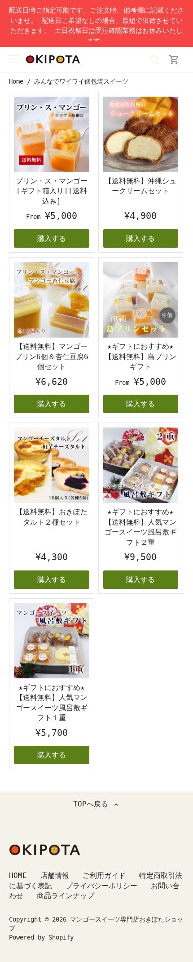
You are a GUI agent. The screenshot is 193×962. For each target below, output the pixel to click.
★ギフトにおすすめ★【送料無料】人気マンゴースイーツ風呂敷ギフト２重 (140, 527)
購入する (51, 238)
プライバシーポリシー (101, 886)
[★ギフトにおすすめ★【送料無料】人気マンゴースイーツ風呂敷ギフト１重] (51, 641)
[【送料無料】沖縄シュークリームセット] (141, 134)
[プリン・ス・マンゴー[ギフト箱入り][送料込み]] (51, 134)
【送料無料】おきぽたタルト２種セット (52, 517)
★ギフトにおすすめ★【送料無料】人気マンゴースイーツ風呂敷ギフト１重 (52, 702)
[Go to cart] (174, 59)
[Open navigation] (14, 58)
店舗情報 (54, 875)
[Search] (154, 59)
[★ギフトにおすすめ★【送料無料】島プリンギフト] (141, 300)
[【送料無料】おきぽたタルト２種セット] (51, 465)
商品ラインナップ (65, 895)
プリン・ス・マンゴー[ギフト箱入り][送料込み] (52, 191)
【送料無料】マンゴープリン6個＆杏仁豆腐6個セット (51, 356)
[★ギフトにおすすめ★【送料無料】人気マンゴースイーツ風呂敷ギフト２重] (141, 465)
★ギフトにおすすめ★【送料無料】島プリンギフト (140, 356)
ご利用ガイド (104, 875)
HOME (18, 875)
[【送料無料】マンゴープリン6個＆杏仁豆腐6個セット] (51, 300)
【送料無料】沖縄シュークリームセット (140, 186)
